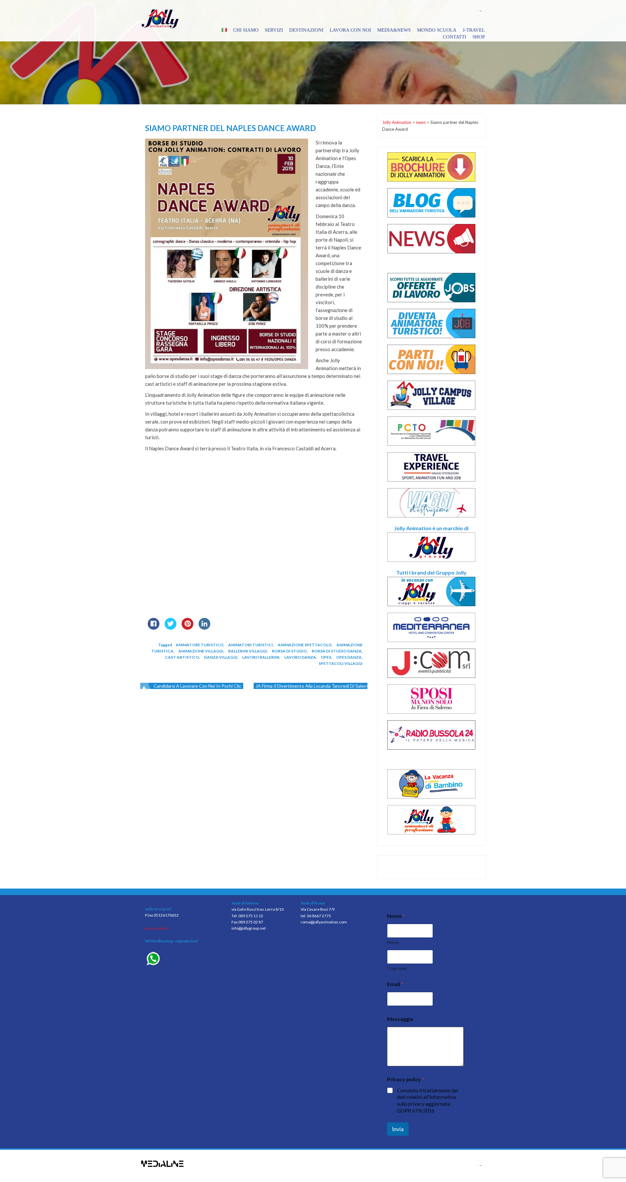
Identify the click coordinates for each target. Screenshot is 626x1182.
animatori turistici (250, 644)
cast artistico (182, 657)
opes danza (349, 657)
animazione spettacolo (305, 644)
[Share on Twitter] (170, 627)
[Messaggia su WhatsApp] (183, 959)
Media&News (394, 30)
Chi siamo (246, 30)
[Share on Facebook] (153, 627)
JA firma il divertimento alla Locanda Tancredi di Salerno (313, 686)
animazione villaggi (200, 651)
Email (395, 984)
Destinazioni (306, 30)
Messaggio (400, 1019)
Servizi (274, 30)
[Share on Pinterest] (187, 627)
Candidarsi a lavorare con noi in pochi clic (197, 686)
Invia (398, 1129)
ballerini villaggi (247, 651)
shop (478, 36)
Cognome (397, 968)
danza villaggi (220, 657)
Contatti (454, 36)
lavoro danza (300, 657)
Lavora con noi (350, 30)
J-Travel (474, 30)
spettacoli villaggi (341, 663)
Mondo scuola (436, 30)
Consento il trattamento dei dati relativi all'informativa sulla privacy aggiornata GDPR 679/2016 (427, 1100)
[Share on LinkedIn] (204, 627)
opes (326, 657)
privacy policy (156, 928)
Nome (393, 942)
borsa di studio (289, 651)
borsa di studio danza (337, 651)
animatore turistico (199, 644)
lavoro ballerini (260, 657)
